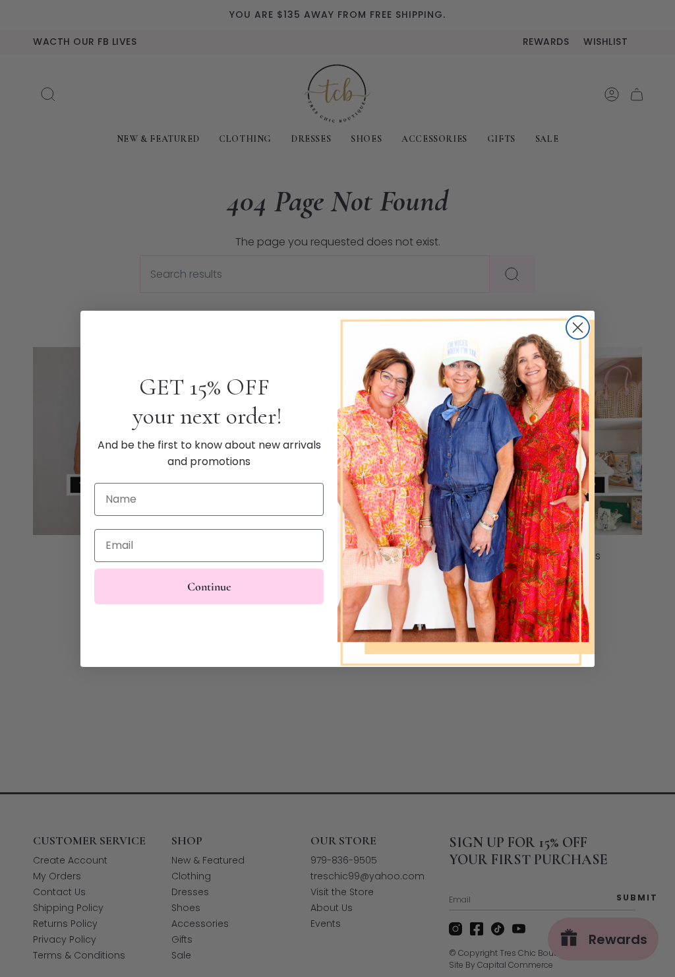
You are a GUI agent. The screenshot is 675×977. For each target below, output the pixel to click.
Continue (209, 586)
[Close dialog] (577, 327)
